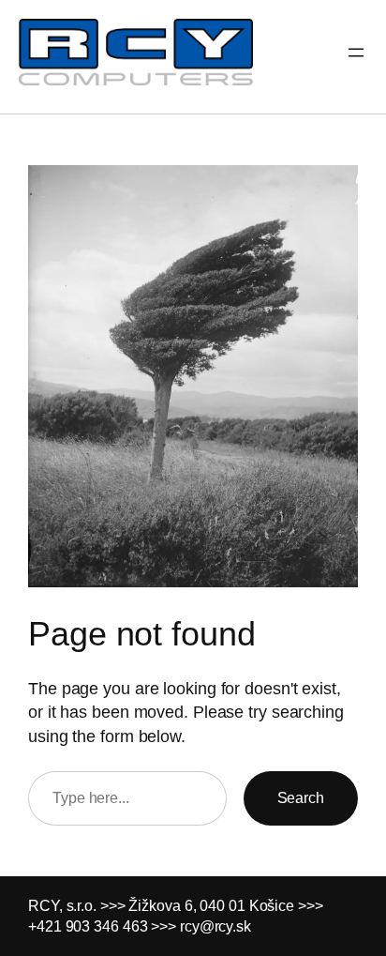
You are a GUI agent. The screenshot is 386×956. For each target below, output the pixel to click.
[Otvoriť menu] (356, 52)
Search (300, 797)
